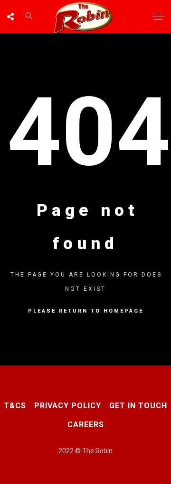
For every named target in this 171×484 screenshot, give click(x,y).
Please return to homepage (85, 311)
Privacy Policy (67, 405)
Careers (85, 424)
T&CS (15, 405)
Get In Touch (138, 405)
